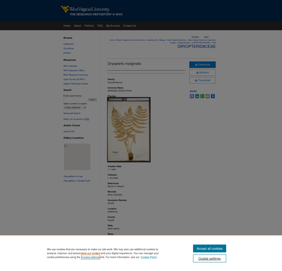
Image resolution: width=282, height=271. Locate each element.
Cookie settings (91, 257)
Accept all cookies (210, 248)
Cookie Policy (149, 257)
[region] (141, 253)
